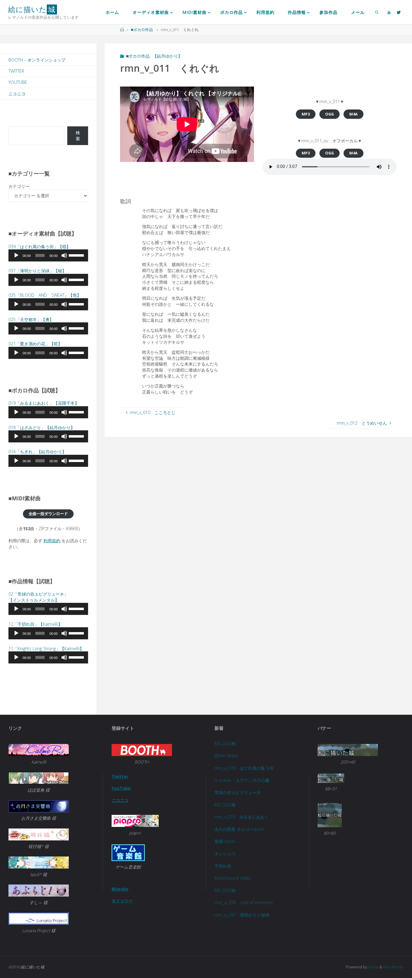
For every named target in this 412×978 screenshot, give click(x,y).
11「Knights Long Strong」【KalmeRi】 (46, 648)
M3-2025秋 (225, 890)
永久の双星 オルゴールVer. (239, 829)
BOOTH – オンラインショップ (36, 60)
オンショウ (225, 853)
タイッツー (122, 901)
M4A (353, 114)
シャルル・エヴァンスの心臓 (241, 780)
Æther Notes (226, 755)
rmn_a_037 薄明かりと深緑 (241, 915)
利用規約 (51, 540)
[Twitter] (399, 12)
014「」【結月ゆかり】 (37, 451)
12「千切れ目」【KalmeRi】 (35, 624)
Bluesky (120, 889)
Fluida (373, 967)
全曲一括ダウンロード (48, 513)
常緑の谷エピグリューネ (237, 792)
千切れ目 (222, 866)
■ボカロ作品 (142, 29)
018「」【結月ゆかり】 (41, 427)
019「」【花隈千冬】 (43, 403)
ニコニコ (16, 94)
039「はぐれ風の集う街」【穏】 (39, 246)
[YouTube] (389, 12)
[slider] (77, 254)
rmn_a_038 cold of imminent (243, 902)
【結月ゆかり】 (167, 56)
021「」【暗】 (35, 344)
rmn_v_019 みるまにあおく (241, 817)
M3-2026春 (225, 805)
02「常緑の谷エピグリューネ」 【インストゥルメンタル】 (38, 597)
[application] (48, 255)
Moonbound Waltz (232, 878)
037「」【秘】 (37, 271)
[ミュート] (64, 255)
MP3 (306, 114)
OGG (329, 114)
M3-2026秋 (225, 743)
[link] (376, 12)
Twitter (16, 71)
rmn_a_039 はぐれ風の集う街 (244, 768)
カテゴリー (19, 186)
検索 (78, 135)
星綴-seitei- (225, 841)
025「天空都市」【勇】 (31, 319)
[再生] (16, 255)
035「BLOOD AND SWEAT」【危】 (44, 295)
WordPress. (393, 967)
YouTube (17, 82)
